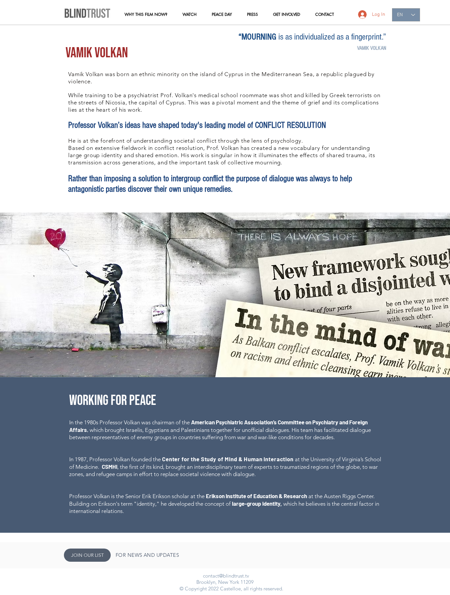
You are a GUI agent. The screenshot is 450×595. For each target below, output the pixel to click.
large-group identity (256, 503)
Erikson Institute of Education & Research (256, 496)
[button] (146, 14)
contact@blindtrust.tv (226, 576)
